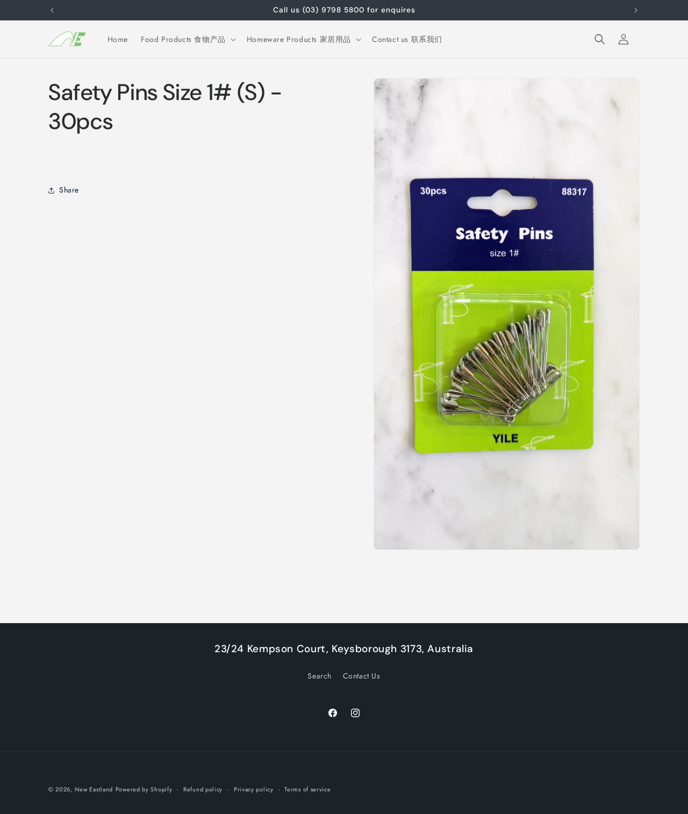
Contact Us (362, 675)
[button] (187, 39)
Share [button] (69, 189)
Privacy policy (254, 789)
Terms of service (307, 789)
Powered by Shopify (144, 789)
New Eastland (94, 789)
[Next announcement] (636, 10)
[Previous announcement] (52, 10)
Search (319, 675)
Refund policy (203, 789)
